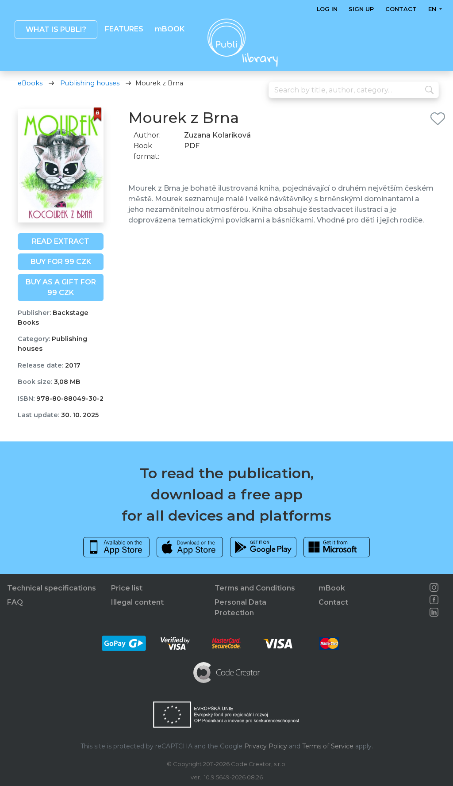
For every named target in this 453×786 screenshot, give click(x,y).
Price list (126, 588)
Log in (327, 9)
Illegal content (137, 602)
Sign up (361, 9)
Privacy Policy (265, 746)
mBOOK (169, 29)
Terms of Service (327, 746)
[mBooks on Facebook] (434, 599)
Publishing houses (89, 83)
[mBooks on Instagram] (434, 587)
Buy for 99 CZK (61, 261)
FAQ (15, 602)
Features (124, 29)
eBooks (30, 83)
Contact (401, 9)
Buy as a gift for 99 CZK (61, 287)
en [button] (433, 9)
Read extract (60, 241)
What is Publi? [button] (56, 29)
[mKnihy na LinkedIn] (434, 612)
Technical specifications (51, 588)
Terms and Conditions (255, 588)
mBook (332, 588)
